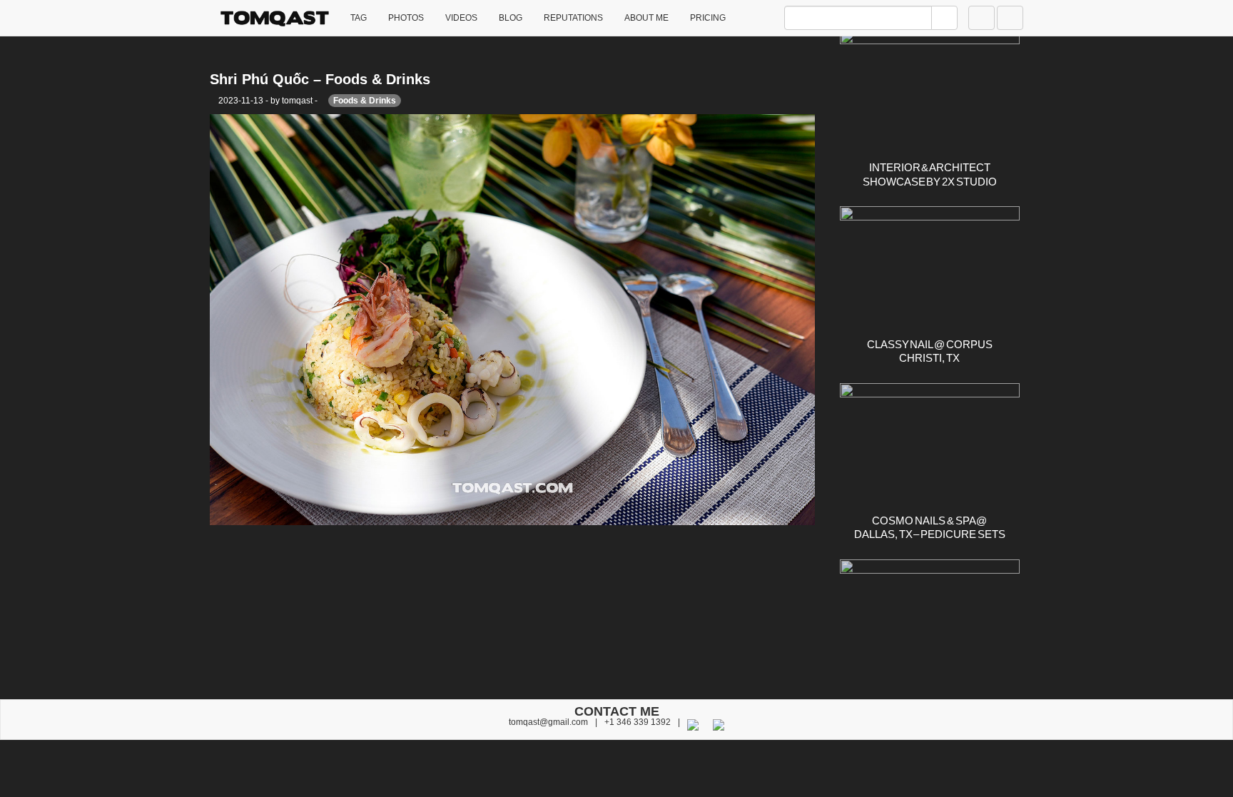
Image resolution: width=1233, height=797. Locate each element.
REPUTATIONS (573, 18)
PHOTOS (406, 18)
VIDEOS (461, 18)
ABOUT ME (646, 18)
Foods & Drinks (364, 101)
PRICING (708, 18)
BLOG (510, 18)
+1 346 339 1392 (637, 722)
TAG (358, 18)
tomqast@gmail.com (548, 722)
